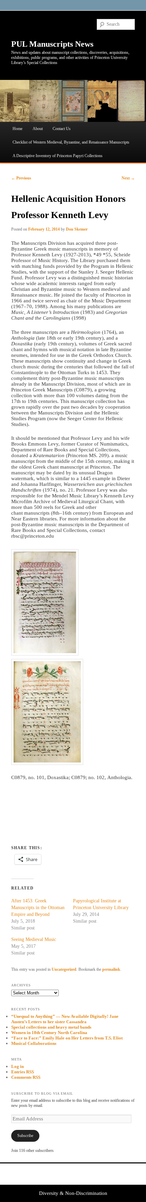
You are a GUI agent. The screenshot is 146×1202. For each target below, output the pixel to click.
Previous (21, 178)
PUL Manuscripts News (52, 44)
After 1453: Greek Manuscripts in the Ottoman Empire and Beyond (38, 907)
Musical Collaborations (33, 1043)
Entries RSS (22, 1071)
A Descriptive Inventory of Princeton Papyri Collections (58, 155)
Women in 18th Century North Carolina (49, 1032)
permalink (111, 969)
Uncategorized (64, 969)
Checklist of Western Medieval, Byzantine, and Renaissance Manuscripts (71, 142)
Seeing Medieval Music (33, 939)
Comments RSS (25, 1077)
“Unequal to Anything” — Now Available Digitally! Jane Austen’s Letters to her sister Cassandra (64, 1019)
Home (17, 128)
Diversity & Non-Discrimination (73, 1193)
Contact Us (62, 128)
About (38, 128)
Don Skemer (77, 229)
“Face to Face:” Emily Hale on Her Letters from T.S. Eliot (67, 1037)
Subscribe (25, 1135)
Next (128, 178)
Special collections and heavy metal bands (51, 1027)
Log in (17, 1066)
